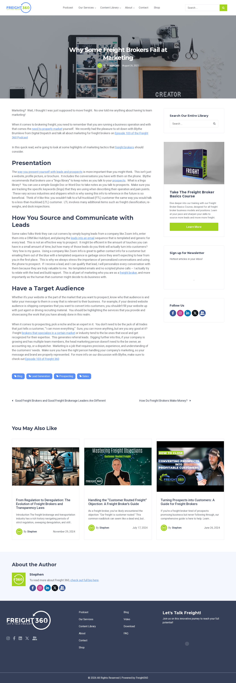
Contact (143, 7)
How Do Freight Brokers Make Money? (163, 400)
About (128, 7)
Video (127, 619)
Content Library (109, 7)
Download (129, 626)
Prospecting (66, 376)
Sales (85, 376)
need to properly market (47, 129)
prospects (119, 180)
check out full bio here (84, 580)
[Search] (223, 7)
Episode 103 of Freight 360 (42, 359)
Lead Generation (40, 376)
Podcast (68, 7)
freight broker (128, 272)
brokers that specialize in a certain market (48, 333)
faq (126, 633)
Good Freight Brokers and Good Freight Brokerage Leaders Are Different (60, 400)
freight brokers (124, 147)
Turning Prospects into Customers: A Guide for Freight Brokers (188, 502)
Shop (157, 7)
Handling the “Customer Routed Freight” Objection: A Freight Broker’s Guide (117, 502)
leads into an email (82, 238)
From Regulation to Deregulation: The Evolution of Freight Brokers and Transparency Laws (43, 504)
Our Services (86, 7)
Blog (19, 376)
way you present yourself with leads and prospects (50, 171)
